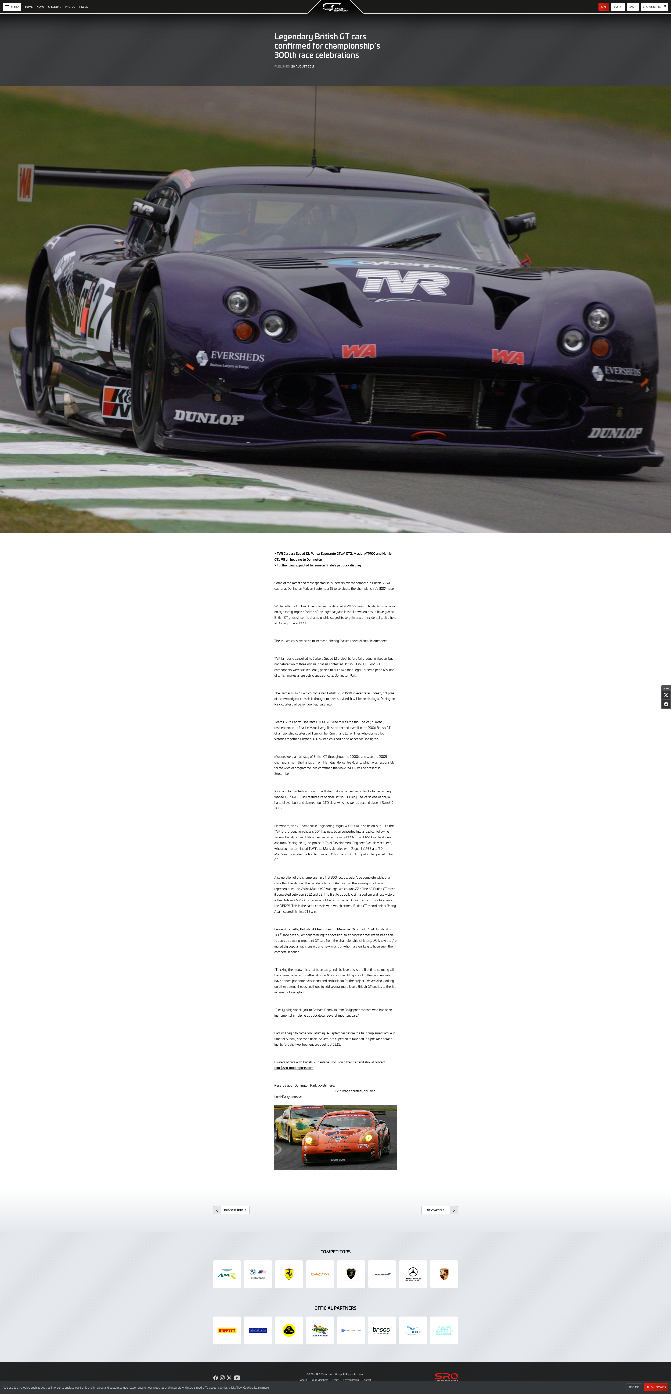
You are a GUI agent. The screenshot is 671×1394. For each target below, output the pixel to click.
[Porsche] (444, 1274)
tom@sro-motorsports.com (293, 1067)
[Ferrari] (289, 1274)
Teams (336, 1380)
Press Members (319, 1380)
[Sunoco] (320, 1330)
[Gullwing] (413, 1330)
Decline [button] (634, 1387)
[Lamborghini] (351, 1274)
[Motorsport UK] (351, 1330)
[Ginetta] (320, 1274)
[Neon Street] (444, 1330)
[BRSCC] (382, 1330)
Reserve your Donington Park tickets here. (304, 1085)
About (303, 1380)
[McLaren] (382, 1274)
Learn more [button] (261, 1387)
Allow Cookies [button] (656, 1387)
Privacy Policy (351, 1380)
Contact (367, 1380)
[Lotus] (289, 1330)
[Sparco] (258, 1330)
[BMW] (258, 1274)
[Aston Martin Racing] (227, 1274)
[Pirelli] (227, 1330)
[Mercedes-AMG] (413, 1274)
